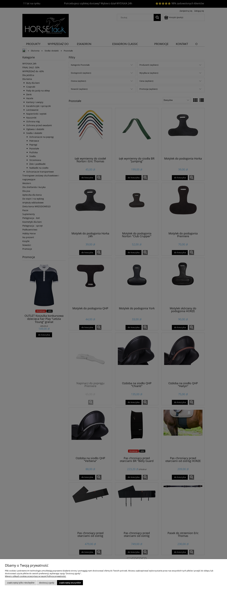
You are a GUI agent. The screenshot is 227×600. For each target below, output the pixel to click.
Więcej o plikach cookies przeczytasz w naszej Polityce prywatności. (35, 576)
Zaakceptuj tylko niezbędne (20, 582)
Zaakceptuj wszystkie (70, 582)
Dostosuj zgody (46, 582)
